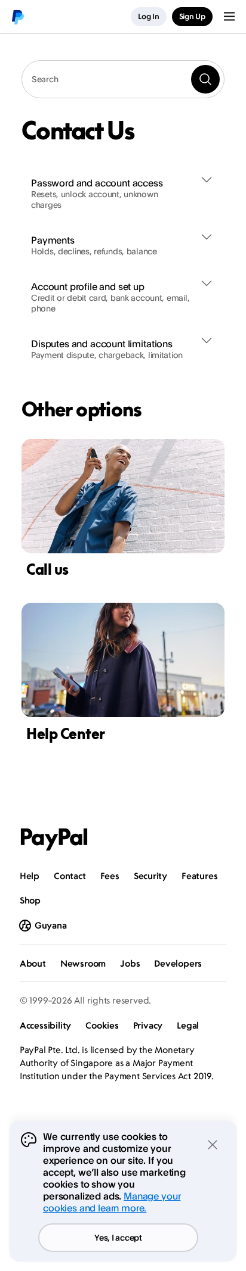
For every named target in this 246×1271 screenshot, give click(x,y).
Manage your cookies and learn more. (111, 1202)
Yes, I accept (118, 1237)
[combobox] (123, 79)
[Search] (205, 79)
